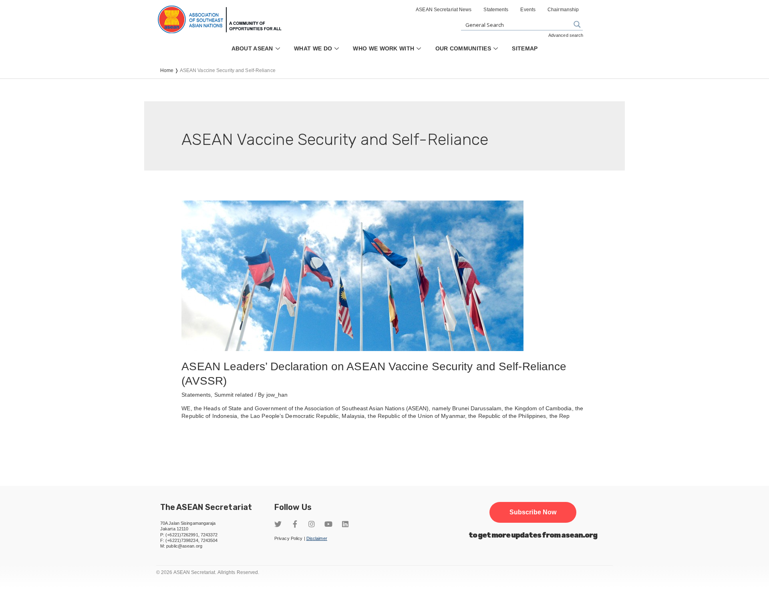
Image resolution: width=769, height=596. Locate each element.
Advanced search (566, 35)
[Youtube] (328, 524)
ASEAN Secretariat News (443, 9)
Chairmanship (563, 9)
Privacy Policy (288, 538)
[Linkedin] (345, 524)
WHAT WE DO (313, 48)
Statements (495, 9)
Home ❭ (170, 70)
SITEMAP (524, 48)
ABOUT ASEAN (252, 48)
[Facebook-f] (294, 524)
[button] (532, 512)
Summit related (233, 394)
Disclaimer (316, 538)
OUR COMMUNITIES (463, 48)
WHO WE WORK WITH (383, 48)
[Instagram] (311, 524)
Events (527, 9)
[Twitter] (278, 524)
